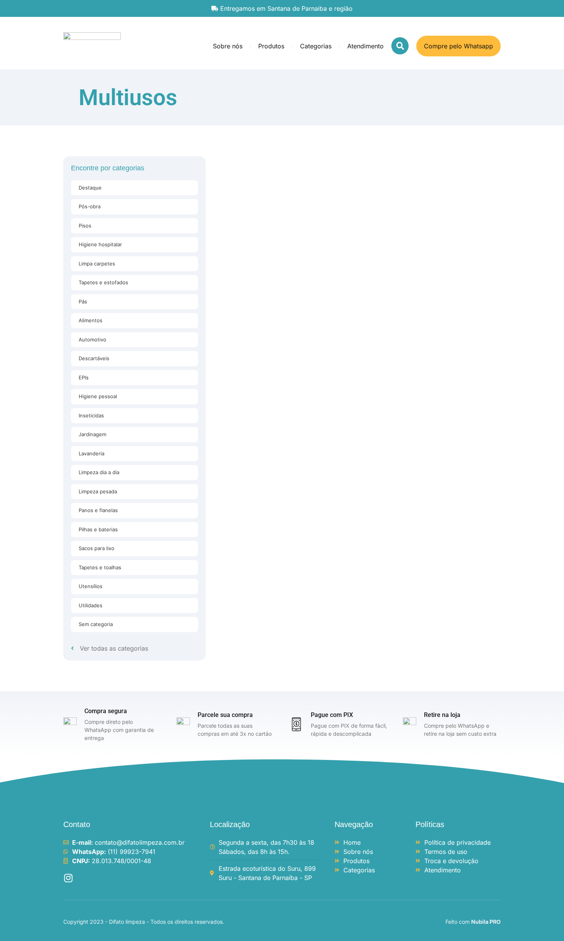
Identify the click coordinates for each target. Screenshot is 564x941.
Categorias (315, 46)
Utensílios (90, 586)
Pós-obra (90, 206)
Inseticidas (91, 415)
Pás (83, 301)
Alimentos (90, 320)
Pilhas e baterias (98, 529)
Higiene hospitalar (100, 244)
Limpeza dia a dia (99, 472)
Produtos (271, 46)
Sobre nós (227, 46)
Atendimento (365, 46)
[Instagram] (68, 878)
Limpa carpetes (97, 263)
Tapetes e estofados (103, 282)
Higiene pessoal (98, 396)
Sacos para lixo (96, 548)
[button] (400, 45)
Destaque (90, 188)
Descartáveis (94, 358)
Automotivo (92, 339)
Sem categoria (96, 624)
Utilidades (90, 605)
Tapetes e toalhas (100, 567)
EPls (84, 377)
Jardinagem (92, 434)
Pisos (85, 225)
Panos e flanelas (98, 510)
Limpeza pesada (98, 491)
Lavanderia (91, 453)
